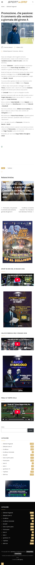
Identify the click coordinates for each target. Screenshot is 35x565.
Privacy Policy (30, 550)
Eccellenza (5, 448)
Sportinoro (13, 550)
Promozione (15, 51)
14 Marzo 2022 (19, 47)
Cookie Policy (18, 552)
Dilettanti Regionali (11, 6)
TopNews (10, 168)
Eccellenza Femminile (8, 451)
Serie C (5, 465)
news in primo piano (8, 457)
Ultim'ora (21, 51)
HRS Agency (20, 558)
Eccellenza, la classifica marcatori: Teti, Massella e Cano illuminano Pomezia (26, 209)
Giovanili (5, 454)
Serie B (5, 462)
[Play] (3, 418)
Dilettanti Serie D (7, 445)
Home (2, 6)
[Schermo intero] (31, 418)
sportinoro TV (6, 468)
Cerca (2, 426)
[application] (17, 411)
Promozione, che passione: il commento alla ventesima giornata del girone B (9, 209)
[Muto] (29, 418)
